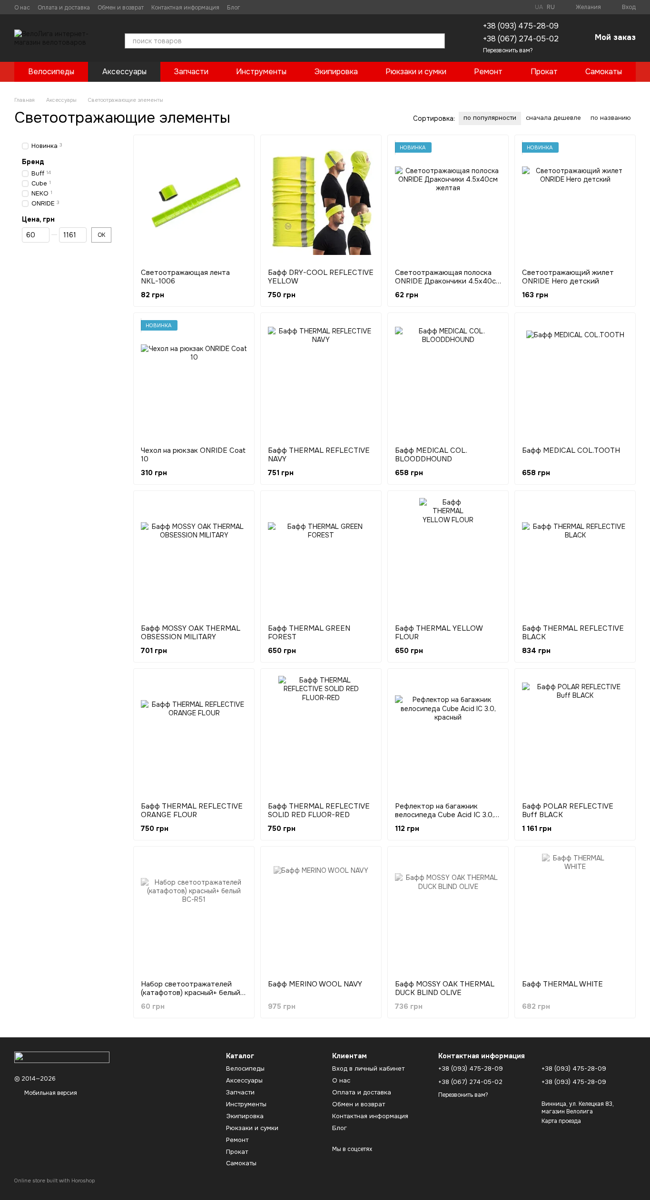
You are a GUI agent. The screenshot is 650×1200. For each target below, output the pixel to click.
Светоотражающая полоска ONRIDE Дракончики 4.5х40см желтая (448, 281)
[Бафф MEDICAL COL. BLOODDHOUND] (448, 379)
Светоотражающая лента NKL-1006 (185, 277)
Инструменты (261, 72)
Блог (233, 7)
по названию (611, 118)
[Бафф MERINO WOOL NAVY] (321, 913)
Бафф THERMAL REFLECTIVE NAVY (319, 455)
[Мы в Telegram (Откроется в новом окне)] (276, 7)
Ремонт (488, 72)
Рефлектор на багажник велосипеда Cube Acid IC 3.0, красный (444, 814)
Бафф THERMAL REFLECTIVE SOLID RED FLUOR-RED (319, 810)
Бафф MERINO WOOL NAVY (315, 984)
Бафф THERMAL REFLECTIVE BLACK (573, 633)
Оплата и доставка (64, 7)
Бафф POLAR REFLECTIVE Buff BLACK (567, 810)
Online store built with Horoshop (54, 1180)
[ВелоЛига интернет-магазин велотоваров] (61, 1057)
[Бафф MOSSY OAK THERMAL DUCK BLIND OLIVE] (448, 913)
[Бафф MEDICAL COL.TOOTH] (575, 379)
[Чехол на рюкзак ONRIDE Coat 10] (194, 379)
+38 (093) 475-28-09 (521, 26)
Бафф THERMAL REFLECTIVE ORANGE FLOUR (192, 810)
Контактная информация (185, 7)
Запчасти (191, 72)
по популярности (489, 118)
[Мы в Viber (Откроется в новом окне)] (288, 7)
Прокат (544, 72)
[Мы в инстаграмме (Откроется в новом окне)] (265, 7)
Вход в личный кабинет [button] (368, 1068)
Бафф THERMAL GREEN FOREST (309, 633)
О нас (22, 7)
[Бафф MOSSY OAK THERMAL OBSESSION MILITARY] (194, 557)
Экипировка (336, 72)
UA (539, 7)
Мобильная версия (50, 1093)
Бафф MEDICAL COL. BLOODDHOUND (431, 455)
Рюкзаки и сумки (415, 72)
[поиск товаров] (437, 41)
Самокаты (603, 72)
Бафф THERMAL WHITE (562, 984)
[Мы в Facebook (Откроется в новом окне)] (253, 7)
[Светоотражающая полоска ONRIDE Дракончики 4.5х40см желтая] (448, 201)
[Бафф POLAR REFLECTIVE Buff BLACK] (575, 735)
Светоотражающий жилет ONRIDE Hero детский (568, 277)
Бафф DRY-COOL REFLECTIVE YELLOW (321, 277)
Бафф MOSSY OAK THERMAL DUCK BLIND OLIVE (444, 988)
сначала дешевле (553, 118)
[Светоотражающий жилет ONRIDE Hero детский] (575, 201)
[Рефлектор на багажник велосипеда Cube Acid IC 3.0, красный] (448, 735)
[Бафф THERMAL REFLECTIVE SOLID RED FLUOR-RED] (321, 735)
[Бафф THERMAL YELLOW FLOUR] (448, 557)
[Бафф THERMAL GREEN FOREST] (321, 557)
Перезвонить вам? (508, 50)
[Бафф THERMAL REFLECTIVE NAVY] (321, 379)
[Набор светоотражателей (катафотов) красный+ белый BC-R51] (194, 913)
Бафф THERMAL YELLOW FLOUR (439, 633)
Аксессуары (124, 72)
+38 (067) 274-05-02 (521, 39)
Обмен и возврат (121, 7)
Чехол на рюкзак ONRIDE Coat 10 (193, 455)
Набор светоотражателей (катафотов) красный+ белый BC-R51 (190, 992)
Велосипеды (51, 72)
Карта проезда (561, 1121)
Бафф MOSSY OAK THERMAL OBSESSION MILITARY (190, 633)
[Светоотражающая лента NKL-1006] (194, 201)
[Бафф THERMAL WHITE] (575, 913)
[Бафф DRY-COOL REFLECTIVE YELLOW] (321, 201)
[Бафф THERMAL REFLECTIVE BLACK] (575, 557)
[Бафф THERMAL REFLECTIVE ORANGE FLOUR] (194, 735)
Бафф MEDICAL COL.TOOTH (571, 450)
